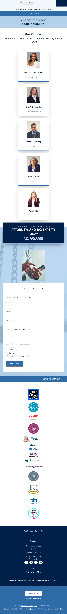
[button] (61, 3)
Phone (8, 320)
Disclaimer (10, 353)
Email (8, 311)
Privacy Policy (25, 609)
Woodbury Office (33, 556)
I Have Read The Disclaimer (19, 356)
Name (8, 302)
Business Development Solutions (42, 609)
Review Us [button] (33, 593)
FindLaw (60, 609)
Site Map (15, 609)
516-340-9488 (34, 14)
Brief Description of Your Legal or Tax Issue (21, 330)
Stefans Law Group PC (29, 606)
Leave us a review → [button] (52, 379)
